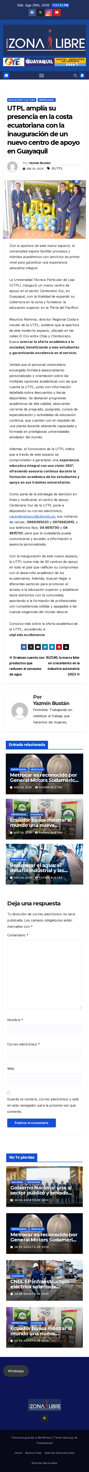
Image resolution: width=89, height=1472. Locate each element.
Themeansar (44, 1443)
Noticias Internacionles (60, 1452)
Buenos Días (33, 1452)
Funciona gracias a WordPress (32, 1437)
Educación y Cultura (21, 100)
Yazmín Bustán (40, 163)
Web (10, 1069)
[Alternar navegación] (41, 75)
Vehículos (37, 769)
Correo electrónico (23, 1044)
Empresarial (46, 100)
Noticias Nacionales (44, 1463)
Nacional (17, 1182)
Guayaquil (37, 814)
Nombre (15, 1020)
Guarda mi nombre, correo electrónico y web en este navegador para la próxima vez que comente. (43, 1105)
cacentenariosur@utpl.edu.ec (32, 516)
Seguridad (33, 1182)
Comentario (17, 935)
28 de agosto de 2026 (31, 1200)
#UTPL (57, 168)
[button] (75, 75)
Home (18, 1452)
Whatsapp (16, 1371)
